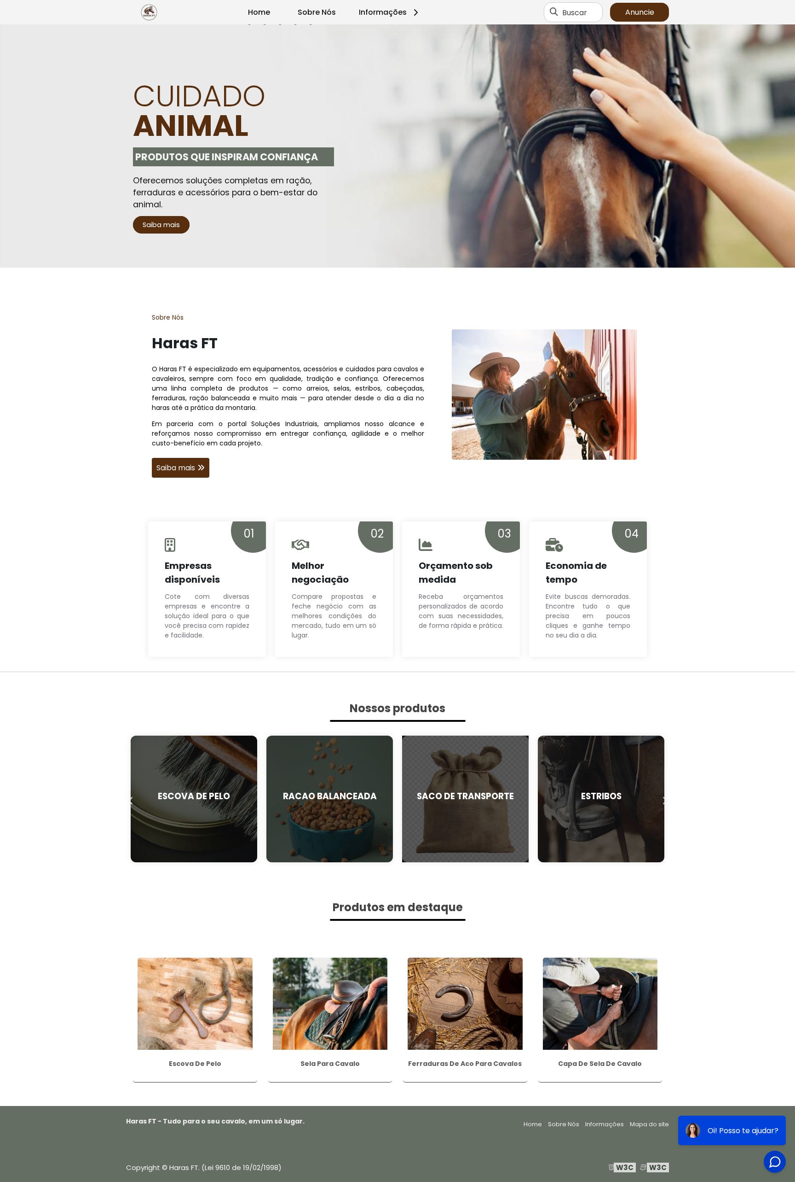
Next (664, 798)
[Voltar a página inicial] (149, 12)
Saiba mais (161, 224)
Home (259, 12)
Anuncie (639, 12)
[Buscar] (553, 12)
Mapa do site (649, 1124)
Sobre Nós (317, 12)
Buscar (574, 12)
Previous (130, 798)
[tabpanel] (397, 146)
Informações (383, 12)
